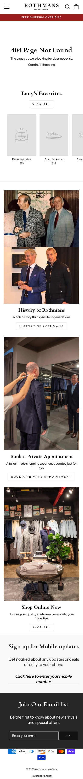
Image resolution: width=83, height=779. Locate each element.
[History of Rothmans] (41, 247)
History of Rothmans (41, 326)
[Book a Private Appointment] (41, 393)
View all (41, 104)
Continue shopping (41, 65)
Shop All (41, 627)
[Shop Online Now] (41, 544)
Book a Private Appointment (41, 476)
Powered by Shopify (41, 775)
